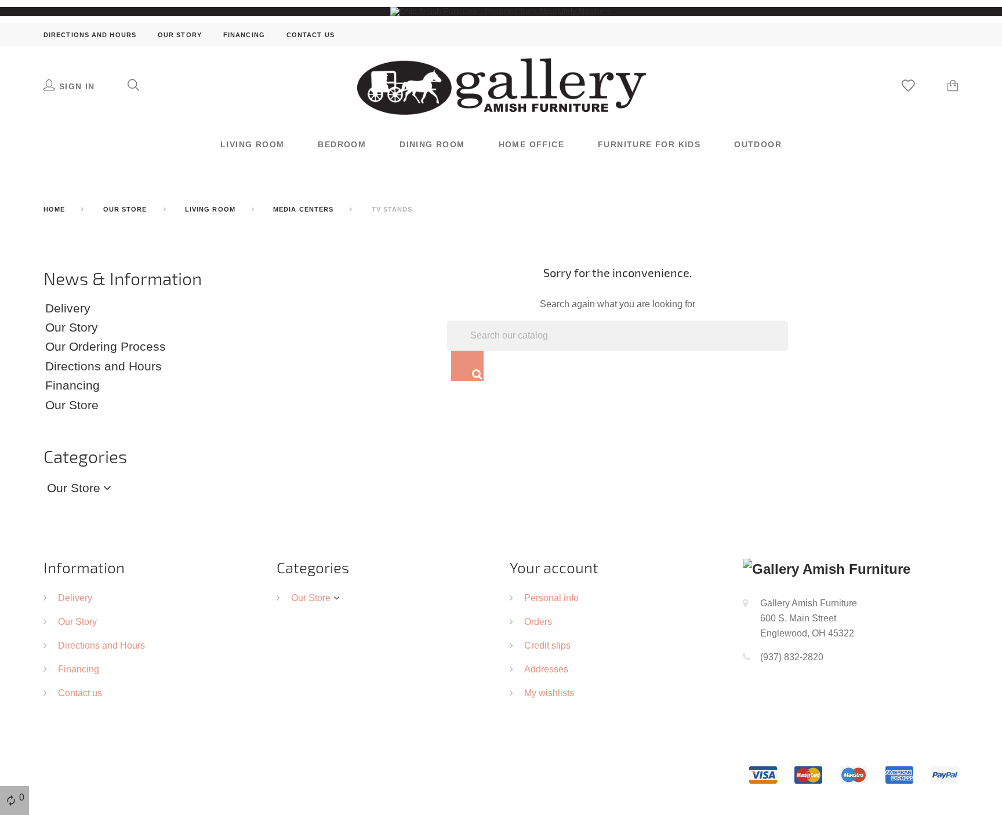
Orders (538, 621)
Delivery (67, 308)
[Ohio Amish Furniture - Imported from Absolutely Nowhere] (501, 11)
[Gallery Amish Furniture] (501, 85)
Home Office (531, 144)
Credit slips (547, 645)
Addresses (546, 669)
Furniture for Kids (649, 144)
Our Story (180, 35)
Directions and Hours (89, 35)
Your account (554, 567)
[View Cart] (953, 87)
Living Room (252, 144)
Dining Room (432, 144)
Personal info (551, 597)
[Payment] (854, 774)
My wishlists (549, 692)
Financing (244, 35)
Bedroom (342, 144)
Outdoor (758, 144)
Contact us (310, 35)
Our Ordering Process (105, 347)
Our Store (72, 405)
